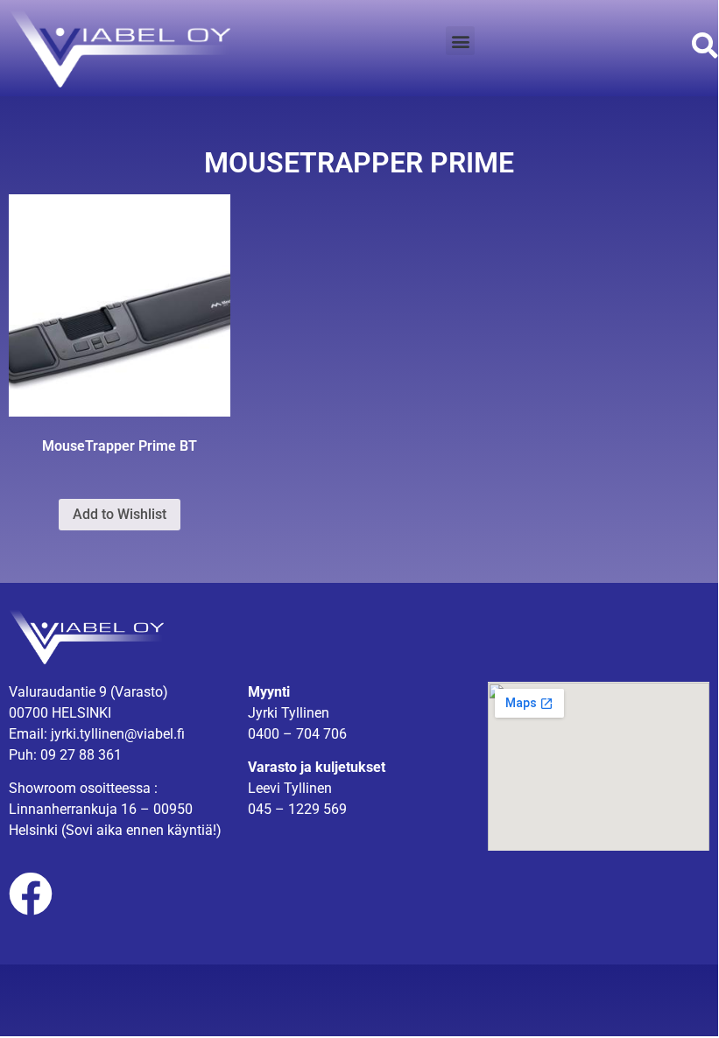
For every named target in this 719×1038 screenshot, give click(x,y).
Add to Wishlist (119, 514)
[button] (460, 40)
